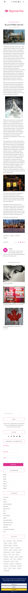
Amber (4, 476)
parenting (11, 563)
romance (19, 566)
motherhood (6, 561)
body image (19, 540)
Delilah (4, 479)
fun (13, 554)
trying (9, 568)
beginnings (9, 540)
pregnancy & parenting (8, 522)
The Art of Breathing (8, 283)
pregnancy (6, 566)
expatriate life (7, 552)
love (15, 559)
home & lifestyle (6, 515)
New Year (6, 563)
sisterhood (5, 527)
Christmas (6, 235)
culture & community (14, 21)
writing (19, 568)
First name (6, 445)
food (4, 511)
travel (4, 531)
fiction (5, 554)
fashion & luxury (6, 508)
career (10, 543)
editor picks (5, 506)
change (15, 543)
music (12, 561)
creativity (18, 547)
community (6, 547)
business (5, 501)
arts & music (5, 497)
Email (5, 457)
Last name (5, 451)
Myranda (5, 486)
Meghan (5, 488)
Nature (16, 561)
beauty (4, 499)
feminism (18, 552)
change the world (8, 545)
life (11, 559)
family (13, 552)
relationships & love (7, 524)
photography (18, 563)
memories (19, 559)
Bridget (4, 474)
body (14, 540)
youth (5, 237)
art (4, 540)
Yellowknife (6, 570)
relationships (13, 566)
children (15, 545)
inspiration (6, 559)
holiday (12, 235)
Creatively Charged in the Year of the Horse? (13, 304)
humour (4, 517)
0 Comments (5, 242)
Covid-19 (12, 547)
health (4, 513)
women (14, 568)
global (17, 554)
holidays (17, 235)
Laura (10, 249)
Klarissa (4, 483)
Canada (5, 543)
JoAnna (4, 481)
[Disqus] (14, 353)
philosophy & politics (7, 520)
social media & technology (8, 529)
